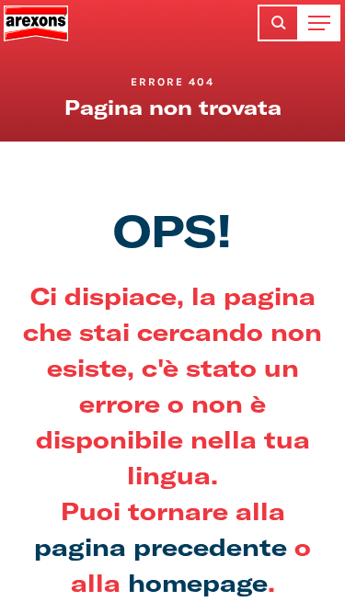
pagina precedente (160, 546)
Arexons (36, 23)
